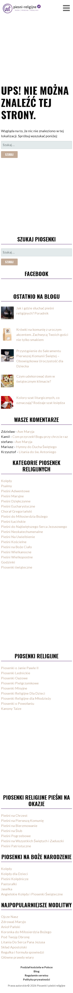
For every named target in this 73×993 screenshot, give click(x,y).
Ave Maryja (25, 431)
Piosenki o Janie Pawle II (20, 668)
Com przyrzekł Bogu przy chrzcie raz (40, 436)
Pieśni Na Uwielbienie (18, 537)
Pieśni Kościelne (13, 542)
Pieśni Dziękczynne (16, 501)
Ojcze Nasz (9, 917)
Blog (36, 971)
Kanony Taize (11, 708)
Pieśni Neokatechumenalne (22, 532)
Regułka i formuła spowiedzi (22, 952)
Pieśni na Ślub (11, 831)
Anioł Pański (10, 927)
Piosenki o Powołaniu (17, 703)
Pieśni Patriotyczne (16, 846)
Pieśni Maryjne (12, 496)
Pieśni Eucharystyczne (18, 506)
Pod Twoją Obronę (15, 937)
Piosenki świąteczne (16, 567)
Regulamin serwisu (36, 975)
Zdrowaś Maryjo (13, 922)
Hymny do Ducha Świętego (36, 447)
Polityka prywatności (36, 979)
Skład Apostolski (14, 947)
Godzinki (8, 562)
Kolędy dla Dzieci (14, 874)
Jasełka (6, 889)
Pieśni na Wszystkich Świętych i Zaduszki (32, 841)
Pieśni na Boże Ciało (16, 547)
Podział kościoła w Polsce (37, 967)
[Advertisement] (36, 37)
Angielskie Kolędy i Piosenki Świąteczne (32, 894)
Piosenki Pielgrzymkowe (20, 683)
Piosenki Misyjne (14, 688)
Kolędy (6, 481)
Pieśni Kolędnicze (15, 879)
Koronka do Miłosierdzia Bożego (26, 932)
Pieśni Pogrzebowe (16, 836)
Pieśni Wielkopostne (17, 557)
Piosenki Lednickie (15, 673)
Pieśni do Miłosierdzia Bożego (24, 516)
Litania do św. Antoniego (37, 452)
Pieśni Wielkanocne (16, 552)
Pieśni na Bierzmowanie (19, 826)
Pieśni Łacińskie (13, 521)
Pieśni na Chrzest (14, 815)
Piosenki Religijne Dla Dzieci (23, 693)
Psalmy (6, 486)
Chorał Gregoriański (16, 511)
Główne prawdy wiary (17, 957)
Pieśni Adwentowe (15, 491)
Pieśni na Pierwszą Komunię (22, 820)
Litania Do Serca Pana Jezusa (23, 942)
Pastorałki (9, 884)
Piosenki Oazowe (14, 678)
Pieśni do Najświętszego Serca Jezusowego (34, 526)
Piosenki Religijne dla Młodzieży (26, 698)
